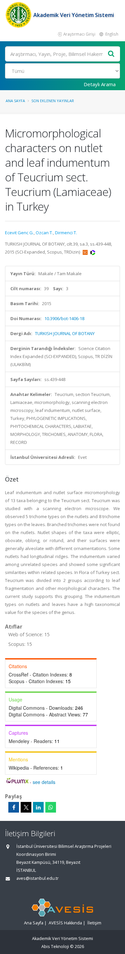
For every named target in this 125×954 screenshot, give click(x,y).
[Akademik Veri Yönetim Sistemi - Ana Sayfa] (19, 15)
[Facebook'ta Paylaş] (13, 807)
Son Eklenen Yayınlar (52, 100)
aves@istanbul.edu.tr (37, 878)
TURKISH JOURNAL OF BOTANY (65, 333)
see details (44, 782)
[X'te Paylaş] (26, 807)
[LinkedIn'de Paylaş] (38, 807)
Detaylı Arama (100, 84)
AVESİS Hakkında (65, 923)
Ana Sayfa (15, 100)
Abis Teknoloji (55, 946)
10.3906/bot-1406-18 (64, 318)
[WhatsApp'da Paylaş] (50, 807)
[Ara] (111, 54)
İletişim (94, 923)
